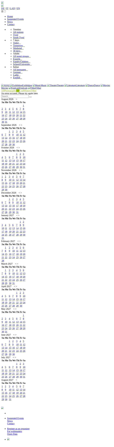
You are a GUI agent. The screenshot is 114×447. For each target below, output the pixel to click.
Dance (97, 85)
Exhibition (27, 85)
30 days (17, 51)
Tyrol (15, 35)
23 (3, 118)
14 (21, 112)
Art (17, 90)
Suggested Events (15, 19)
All (8, 85)
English (17, 77)
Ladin (16, 75)
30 (3, 122)
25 (10, 118)
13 (17, 112)
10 (6, 112)
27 (17, 118)
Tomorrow (19, 45)
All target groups (22, 56)
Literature (80, 85)
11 (10, 112)
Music (44, 85)
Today (17, 43)
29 (24, 118)
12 (13, 112)
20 (17, 115)
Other (38, 88)
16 (3, 115)
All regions (18, 32)
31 (6, 122)
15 (24, 112)
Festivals (23, 88)
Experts (17, 59)
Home (10, 16)
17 (6, 115)
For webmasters (14, 431)
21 (21, 115)
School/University (22, 64)
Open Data (12, 434)
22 (24, 115)
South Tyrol (18, 37)
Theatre (60, 85)
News (10, 22)
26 (13, 118)
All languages (20, 69)
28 (21, 118)
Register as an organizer (18, 428)
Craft (21, 90)
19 (13, 115)
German (17, 72)
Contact (10, 24)
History (27, 90)
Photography (10, 90)
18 (10, 115)
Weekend (18, 48)
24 (6, 118)
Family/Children (21, 61)
